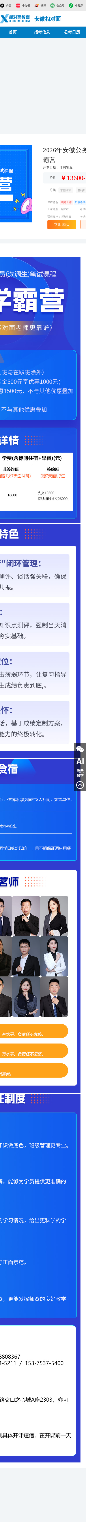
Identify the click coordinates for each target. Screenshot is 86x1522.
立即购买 (62, 224)
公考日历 (72, 32)
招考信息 (42, 32)
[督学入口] (80, 773)
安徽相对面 (47, 19)
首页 (13, 32)
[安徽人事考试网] (15, 18)
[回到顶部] (80, 785)
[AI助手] (80, 761)
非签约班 (65, 190)
